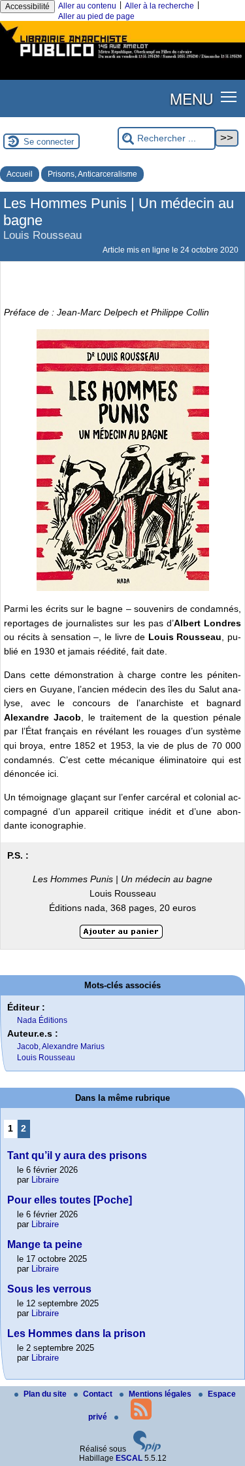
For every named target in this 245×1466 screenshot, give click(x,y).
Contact (98, 1394)
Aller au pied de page (96, 16)
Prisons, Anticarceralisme (92, 174)
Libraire (45, 1180)
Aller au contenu (87, 5)
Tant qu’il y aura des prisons (77, 1155)
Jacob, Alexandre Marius (61, 1046)
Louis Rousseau (46, 1057)
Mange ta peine (44, 1244)
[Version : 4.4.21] (147, 1449)
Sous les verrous (49, 1289)
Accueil (20, 174)
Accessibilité (27, 6)
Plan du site (46, 1394)
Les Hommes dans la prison (76, 1333)
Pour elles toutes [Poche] (69, 1200)
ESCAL (129, 1458)
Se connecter (49, 142)
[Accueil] (122, 59)
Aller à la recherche (159, 5)
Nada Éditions (42, 1020)
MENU (191, 98)
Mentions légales (161, 1394)
